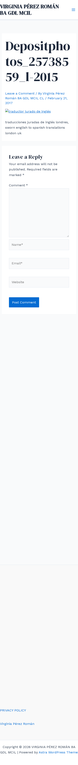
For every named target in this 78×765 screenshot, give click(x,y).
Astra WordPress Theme (58, 752)
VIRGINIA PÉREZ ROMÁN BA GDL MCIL (29, 10)
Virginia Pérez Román (17, 724)
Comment (18, 185)
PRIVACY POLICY (13, 710)
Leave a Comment (20, 93)
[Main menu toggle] (73, 9)
